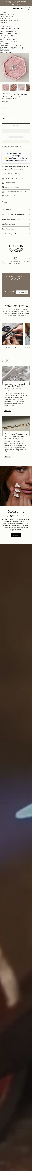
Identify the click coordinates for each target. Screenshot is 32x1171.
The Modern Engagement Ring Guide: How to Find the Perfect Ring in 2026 (15, 436)
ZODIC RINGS (4, 44)
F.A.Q (21, 48)
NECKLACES (18, 20)
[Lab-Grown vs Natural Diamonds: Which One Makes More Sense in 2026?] (16, 375)
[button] (16, 131)
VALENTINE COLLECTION (8, 33)
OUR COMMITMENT (7, 52)
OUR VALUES (4, 50)
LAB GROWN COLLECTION (9, 25)
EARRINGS (3, 23)
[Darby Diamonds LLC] (16, 8)
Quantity (4, 108)
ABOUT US (13, 48)
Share (5, 202)
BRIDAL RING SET (6, 20)
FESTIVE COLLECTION (7, 37)
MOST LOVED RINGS (7, 46)
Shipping (4, 146)
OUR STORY (4, 48)
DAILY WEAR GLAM (6, 35)
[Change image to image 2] (13, 87)
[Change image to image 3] (21, 87)
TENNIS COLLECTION (7, 39)
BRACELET (3, 41)
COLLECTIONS (5, 12)
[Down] (29, 87)
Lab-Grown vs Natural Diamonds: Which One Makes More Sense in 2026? (14, 387)
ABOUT (18, 46)
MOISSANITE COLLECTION (9, 14)
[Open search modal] (25, 8)
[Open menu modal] (2, 8)
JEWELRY (17, 29)
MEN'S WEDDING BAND (8, 31)
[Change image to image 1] (5, 87)
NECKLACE (13, 41)
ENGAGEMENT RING (7, 16)
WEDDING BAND (5, 18)
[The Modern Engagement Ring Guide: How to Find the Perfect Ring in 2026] (16, 426)
